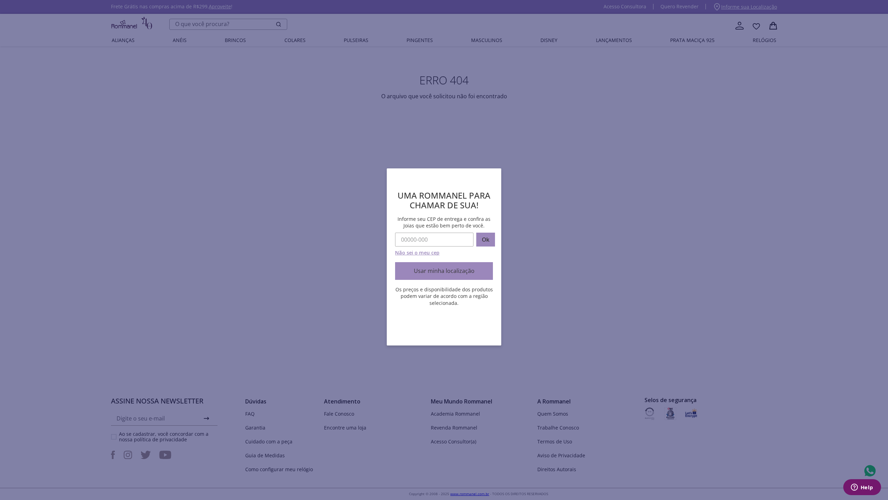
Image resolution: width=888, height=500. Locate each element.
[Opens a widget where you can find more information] (862, 488)
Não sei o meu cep (417, 252)
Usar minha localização (444, 271)
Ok (485, 239)
